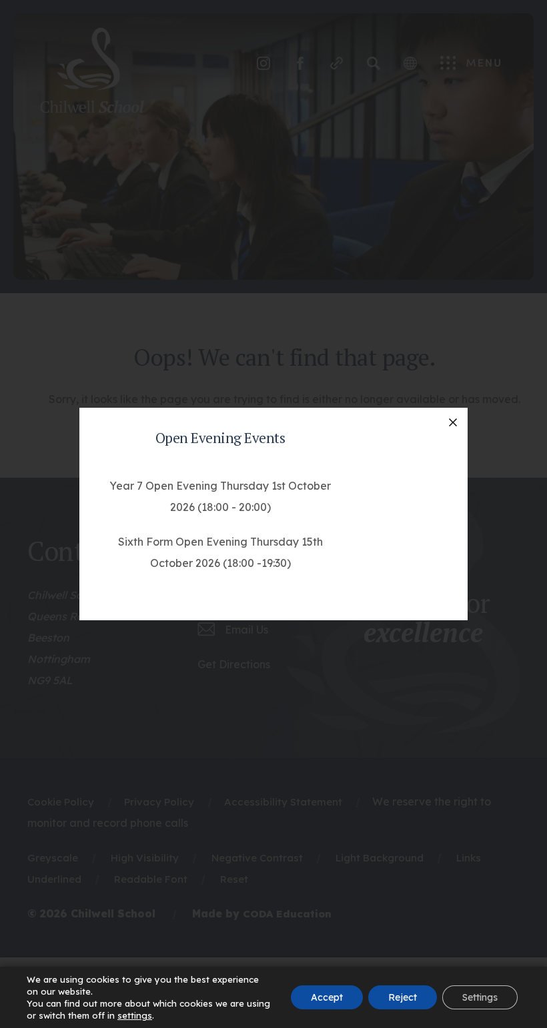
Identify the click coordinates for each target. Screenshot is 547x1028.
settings (134, 1015)
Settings (480, 997)
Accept (327, 997)
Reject (402, 997)
